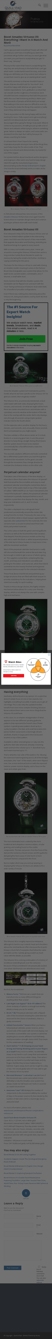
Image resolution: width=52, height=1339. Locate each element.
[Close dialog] (49, 655)
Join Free (13, 675)
